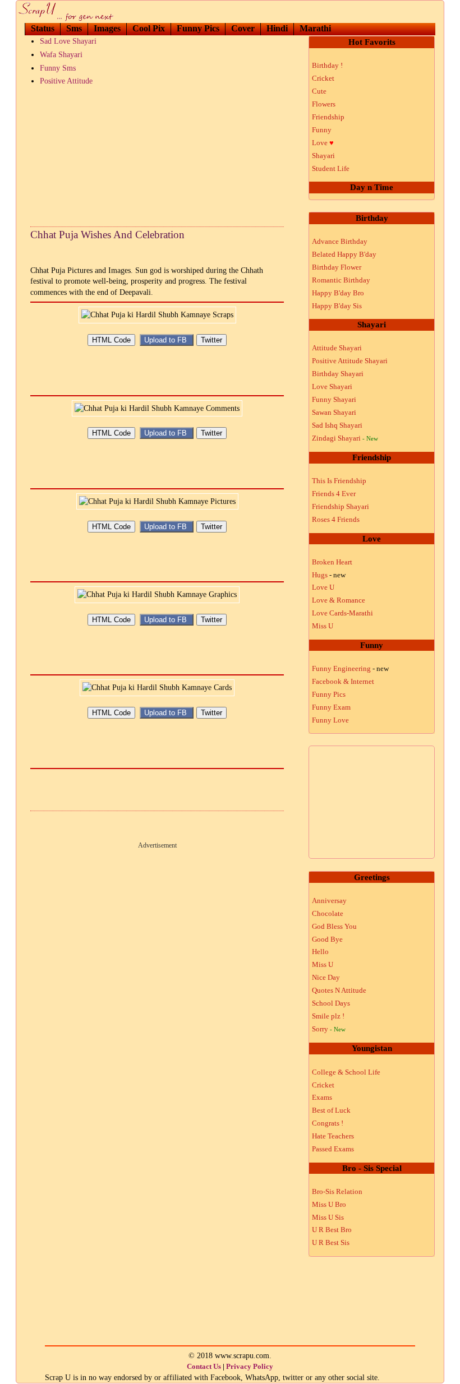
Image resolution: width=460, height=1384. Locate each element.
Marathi (315, 28)
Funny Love (330, 720)
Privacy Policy (249, 1366)
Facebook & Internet (343, 681)
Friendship (328, 117)
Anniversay (329, 900)
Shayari (323, 155)
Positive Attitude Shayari (350, 361)
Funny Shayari (334, 399)
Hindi (277, 28)
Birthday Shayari (338, 373)
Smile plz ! (328, 1016)
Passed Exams (333, 1149)
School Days (331, 1003)
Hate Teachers (333, 1136)
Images (107, 28)
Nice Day (326, 977)
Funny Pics (198, 28)
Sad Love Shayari (68, 41)
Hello (320, 951)
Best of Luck (331, 1110)
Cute (319, 91)
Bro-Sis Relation (337, 1191)
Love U (323, 587)
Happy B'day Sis (337, 306)
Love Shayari (332, 386)
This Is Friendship (339, 480)
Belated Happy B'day (344, 254)
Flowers (323, 104)
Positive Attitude (66, 81)
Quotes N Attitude (339, 990)
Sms (74, 28)
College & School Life (346, 1072)
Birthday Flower (336, 267)
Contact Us (204, 1366)
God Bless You (334, 926)
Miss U (322, 626)
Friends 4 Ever (334, 493)
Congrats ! (327, 1123)
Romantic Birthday (341, 280)
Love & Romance (338, 600)
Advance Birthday (339, 241)
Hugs (329, 575)
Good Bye (327, 939)
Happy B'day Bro (338, 293)
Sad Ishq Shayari (337, 425)
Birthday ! (327, 65)
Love (323, 142)
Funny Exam (331, 707)
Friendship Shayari (340, 506)
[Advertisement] (157, 154)
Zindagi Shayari (345, 438)
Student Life (330, 168)
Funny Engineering (350, 668)
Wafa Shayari (61, 54)
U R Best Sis (330, 1242)
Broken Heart (332, 562)
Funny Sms (58, 68)
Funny (322, 130)
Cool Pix (148, 28)
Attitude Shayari (337, 348)
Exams (322, 1097)
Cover (243, 28)
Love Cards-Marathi (342, 613)
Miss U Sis (328, 1217)
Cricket (323, 78)
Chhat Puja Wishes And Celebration (107, 234)
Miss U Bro (329, 1204)
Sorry (329, 1029)
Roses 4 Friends (336, 519)
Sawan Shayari (334, 412)
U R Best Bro (332, 1229)
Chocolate (327, 913)
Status (42, 28)
